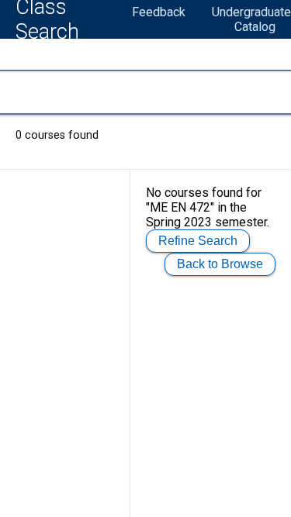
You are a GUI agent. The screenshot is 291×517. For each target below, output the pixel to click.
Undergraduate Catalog (251, 19)
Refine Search (197, 240)
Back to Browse (220, 264)
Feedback (158, 12)
